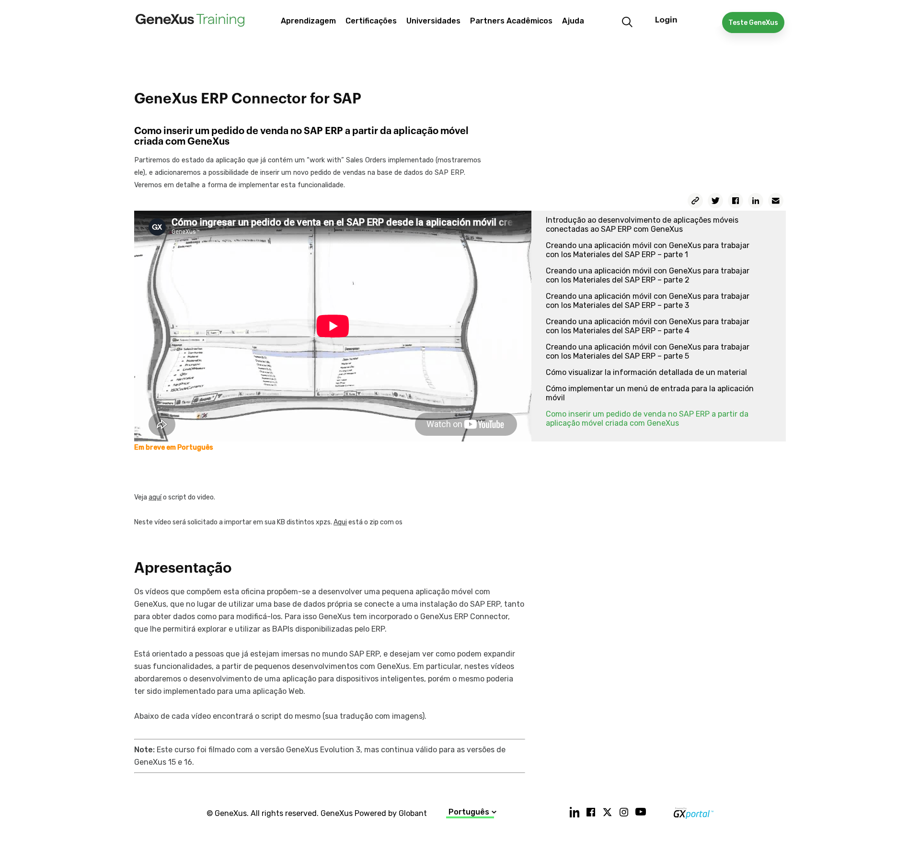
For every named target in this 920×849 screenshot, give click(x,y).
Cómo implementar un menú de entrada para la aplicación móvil (650, 393)
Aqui (340, 522)
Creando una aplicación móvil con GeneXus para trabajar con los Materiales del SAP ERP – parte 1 (647, 250)
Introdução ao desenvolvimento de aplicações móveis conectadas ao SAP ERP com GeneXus (642, 224)
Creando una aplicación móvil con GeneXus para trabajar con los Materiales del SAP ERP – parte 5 (647, 351)
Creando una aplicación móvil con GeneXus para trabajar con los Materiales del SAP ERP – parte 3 (647, 301)
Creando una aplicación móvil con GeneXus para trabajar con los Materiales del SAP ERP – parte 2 (647, 275)
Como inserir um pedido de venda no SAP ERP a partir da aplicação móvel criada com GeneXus (647, 418)
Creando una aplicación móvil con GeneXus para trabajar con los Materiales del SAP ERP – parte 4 (647, 326)
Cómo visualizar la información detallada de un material (646, 372)
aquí (155, 497)
